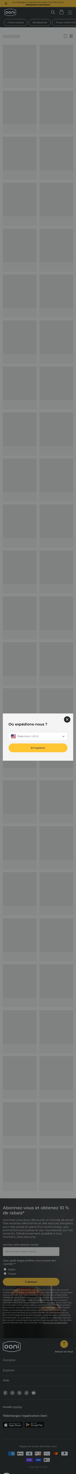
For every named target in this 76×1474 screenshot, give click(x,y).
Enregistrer (38, 747)
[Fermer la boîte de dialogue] (67, 719)
